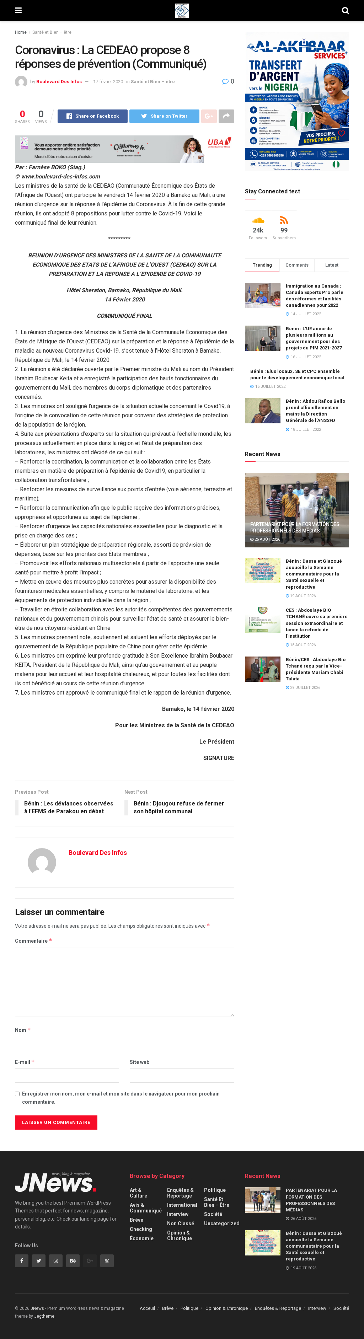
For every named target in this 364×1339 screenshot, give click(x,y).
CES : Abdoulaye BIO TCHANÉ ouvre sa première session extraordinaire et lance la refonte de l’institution (317, 623)
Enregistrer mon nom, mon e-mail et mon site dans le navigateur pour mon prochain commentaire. (121, 1097)
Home (21, 32)
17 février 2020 (108, 81)
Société (213, 1214)
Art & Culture (138, 1193)
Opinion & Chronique (179, 1235)
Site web (139, 1062)
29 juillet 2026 (304, 687)
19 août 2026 (302, 596)
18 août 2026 (302, 645)
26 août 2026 (266, 539)
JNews (37, 1308)
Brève (136, 1220)
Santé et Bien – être (51, 32)
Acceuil (147, 1308)
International (182, 1205)
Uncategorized (222, 1223)
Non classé (180, 1223)
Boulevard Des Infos (59, 81)
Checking (141, 1229)
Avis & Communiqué (146, 1208)
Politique (215, 1190)
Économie (142, 1238)
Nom (23, 1030)
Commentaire (33, 940)
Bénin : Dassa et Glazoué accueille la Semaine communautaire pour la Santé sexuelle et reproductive (314, 574)
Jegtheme (44, 1316)
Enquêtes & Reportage (180, 1193)
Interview (177, 1214)
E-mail (25, 1062)
